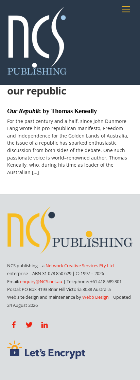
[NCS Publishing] (37, 72)
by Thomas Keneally (52, 110)
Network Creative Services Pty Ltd (80, 265)
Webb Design (95, 297)
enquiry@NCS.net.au (41, 281)
